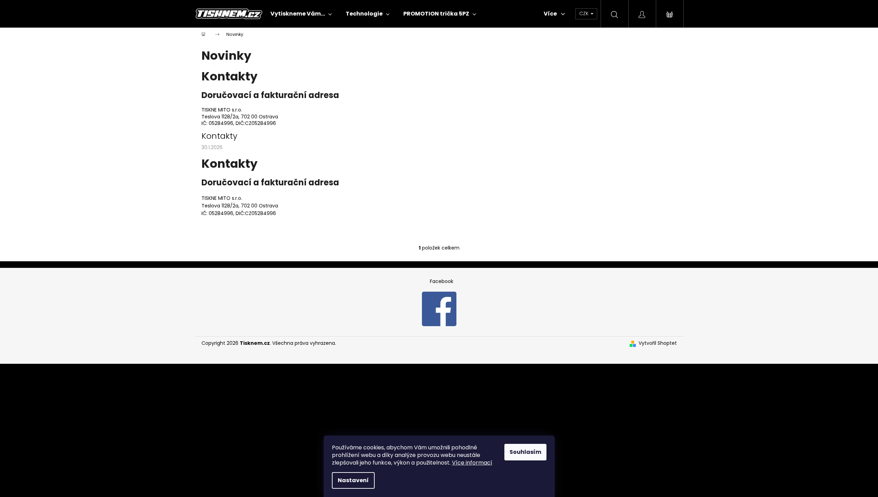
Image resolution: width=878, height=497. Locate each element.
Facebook (441, 281)
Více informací (472, 463)
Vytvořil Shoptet (658, 343)
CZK (584, 13)
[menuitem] (301, 14)
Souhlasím (525, 452)
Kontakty (219, 136)
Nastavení (353, 480)
